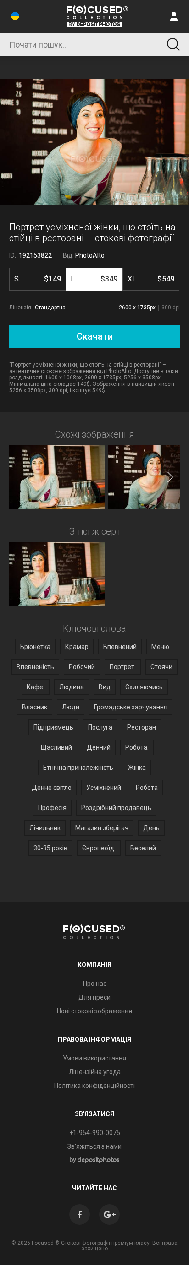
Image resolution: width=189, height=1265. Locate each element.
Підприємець (53, 727)
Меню (160, 646)
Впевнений (120, 646)
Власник (34, 707)
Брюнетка (35, 646)
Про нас (94, 983)
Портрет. (123, 666)
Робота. (137, 747)
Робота (147, 787)
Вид (105, 687)
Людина (71, 687)
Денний (99, 747)
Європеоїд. (99, 848)
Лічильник (45, 828)
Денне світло (52, 787)
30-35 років (50, 848)
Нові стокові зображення (94, 1011)
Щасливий (56, 747)
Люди (70, 707)
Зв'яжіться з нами (94, 1146)
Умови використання (94, 1058)
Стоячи (161, 666)
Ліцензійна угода (95, 1072)
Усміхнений (103, 787)
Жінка (137, 767)
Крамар (77, 646)
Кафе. (35, 687)
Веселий (143, 848)
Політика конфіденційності (94, 1085)
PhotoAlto (90, 255)
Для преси (94, 997)
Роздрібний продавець (116, 807)
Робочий (82, 666)
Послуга (100, 727)
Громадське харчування (130, 707)
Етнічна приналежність (78, 767)
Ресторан (141, 727)
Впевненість (35, 666)
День (151, 828)
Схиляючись (144, 687)
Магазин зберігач (101, 828)
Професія (52, 807)
